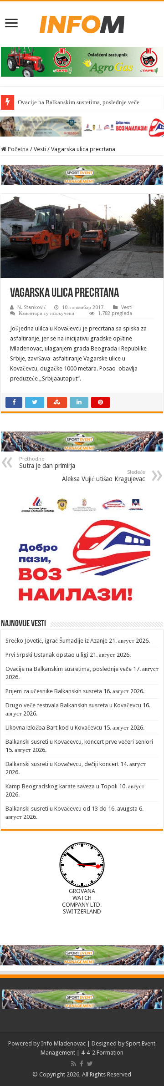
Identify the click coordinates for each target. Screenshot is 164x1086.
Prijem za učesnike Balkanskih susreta (53, 691)
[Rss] (73, 1063)
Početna (17, 149)
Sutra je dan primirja (47, 462)
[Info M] (82, 22)
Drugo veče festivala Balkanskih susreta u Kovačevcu (73, 705)
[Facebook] (81, 1063)
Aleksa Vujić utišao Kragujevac (103, 475)
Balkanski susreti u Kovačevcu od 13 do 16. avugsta (71, 808)
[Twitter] (90, 1063)
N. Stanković (31, 307)
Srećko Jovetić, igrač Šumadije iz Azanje (56, 640)
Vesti (40, 149)
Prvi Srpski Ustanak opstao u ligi (46, 654)
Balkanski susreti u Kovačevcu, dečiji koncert (62, 764)
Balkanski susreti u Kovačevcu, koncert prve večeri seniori (79, 741)
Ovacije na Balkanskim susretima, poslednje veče (78, 102)
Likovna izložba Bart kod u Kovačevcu (53, 727)
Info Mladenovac (63, 1043)
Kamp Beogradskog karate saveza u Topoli (61, 786)
